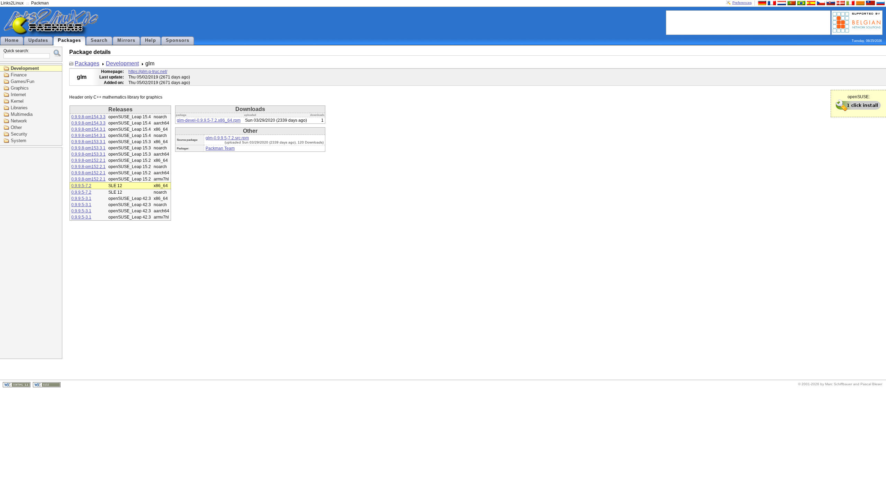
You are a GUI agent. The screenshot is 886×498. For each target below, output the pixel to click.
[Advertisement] (748, 22)
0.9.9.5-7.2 (81, 185)
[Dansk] (840, 2)
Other (16, 127)
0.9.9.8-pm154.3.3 (88, 116)
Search (99, 40)
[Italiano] (850, 2)
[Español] (810, 2)
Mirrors (126, 40)
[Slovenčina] (830, 2)
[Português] (791, 2)
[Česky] (820, 2)
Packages (69, 40)
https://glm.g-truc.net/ (147, 71)
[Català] (859, 2)
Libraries (19, 107)
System (18, 140)
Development (25, 68)
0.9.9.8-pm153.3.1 (88, 141)
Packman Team (220, 148)
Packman (40, 3)
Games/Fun (22, 81)
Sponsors (177, 40)
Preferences (742, 2)
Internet (18, 94)
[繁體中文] (870, 2)
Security (19, 134)
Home (12, 40)
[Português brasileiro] (800, 2)
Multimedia (22, 114)
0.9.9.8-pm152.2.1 (88, 160)
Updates (38, 40)
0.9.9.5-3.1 (81, 198)
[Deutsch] (761, 2)
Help (150, 40)
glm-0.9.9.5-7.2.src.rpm (227, 138)
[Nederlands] (781, 2)
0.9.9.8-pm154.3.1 (88, 129)
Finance (19, 74)
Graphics (20, 88)
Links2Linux (12, 3)
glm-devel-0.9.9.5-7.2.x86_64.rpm (209, 120)
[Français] (771, 2)
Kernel (17, 101)
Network (19, 120)
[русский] (880, 2)
